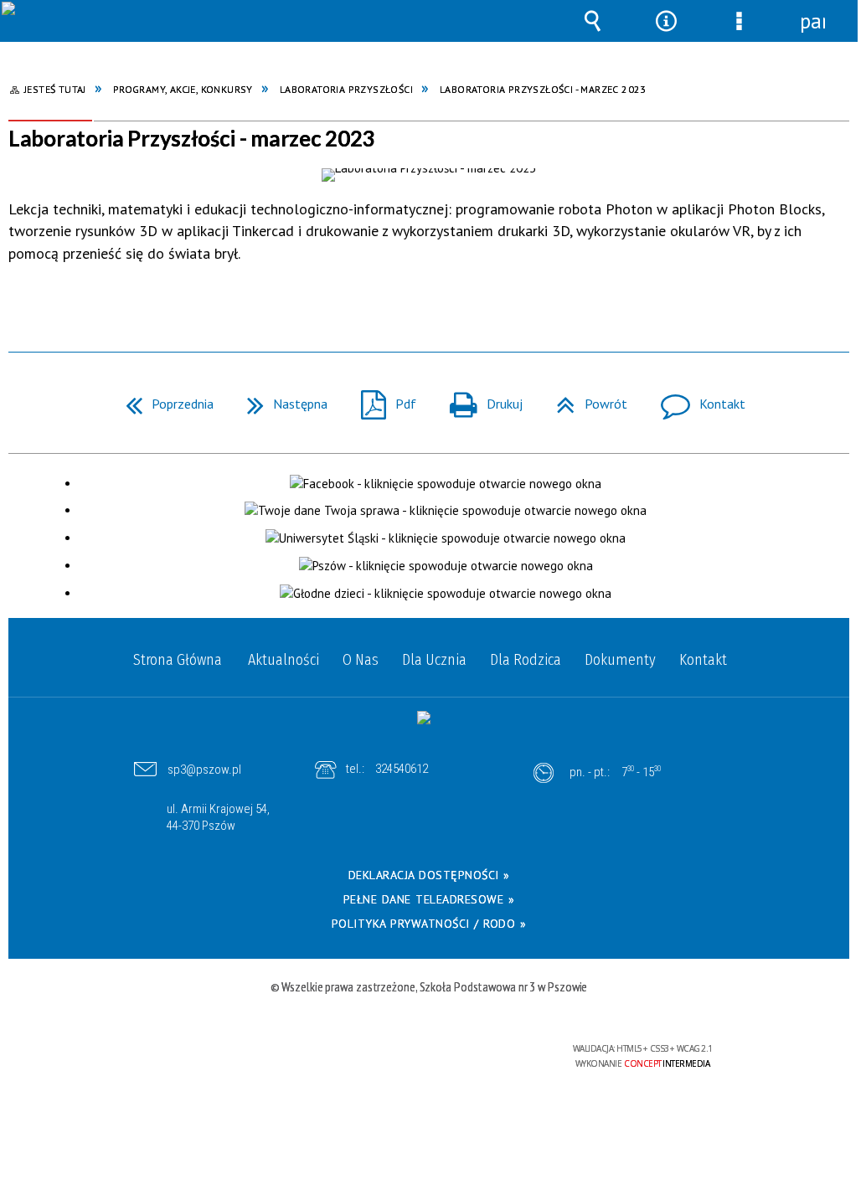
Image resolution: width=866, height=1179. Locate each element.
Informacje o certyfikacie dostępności (221, 1060)
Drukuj (479, 399)
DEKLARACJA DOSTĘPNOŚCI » (429, 875)
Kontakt (696, 399)
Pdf (382, 399)
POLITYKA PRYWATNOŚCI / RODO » (429, 923)
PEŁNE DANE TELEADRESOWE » (429, 899)
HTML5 (408, 1055)
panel (812, 20)
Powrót (585, 399)
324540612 (401, 768)
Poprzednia (163, 399)
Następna (280, 399)
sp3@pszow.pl (204, 769)
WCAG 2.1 (485, 1054)
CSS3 (433, 1055)
